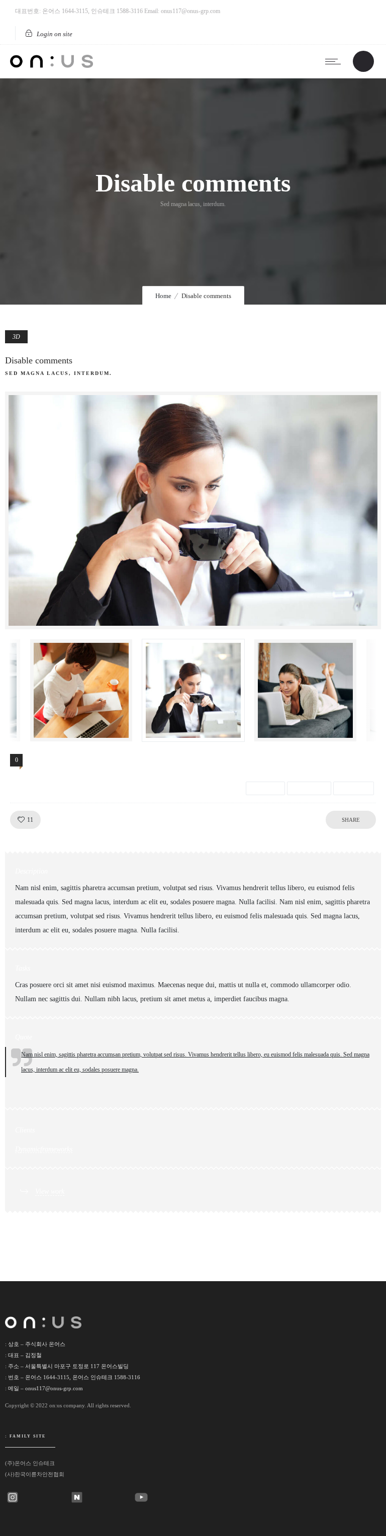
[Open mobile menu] (335, 61)
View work (49, 1191)
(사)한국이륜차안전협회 (34, 1474)
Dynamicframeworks (43, 1149)
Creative (309, 788)
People (353, 788)
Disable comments (38, 360)
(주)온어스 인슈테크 (30, 1463)
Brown (265, 788)
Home (163, 296)
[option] (193, 510)
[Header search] (363, 62)
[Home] (51, 65)
